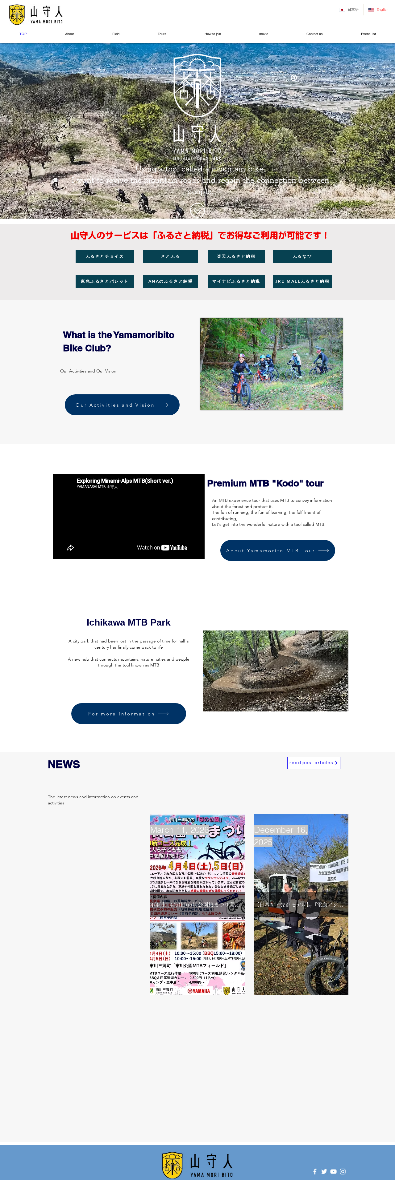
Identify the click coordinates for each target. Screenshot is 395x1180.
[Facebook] (315, 1171)
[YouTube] (333, 1171)
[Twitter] (324, 1171)
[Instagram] (343, 1171)
